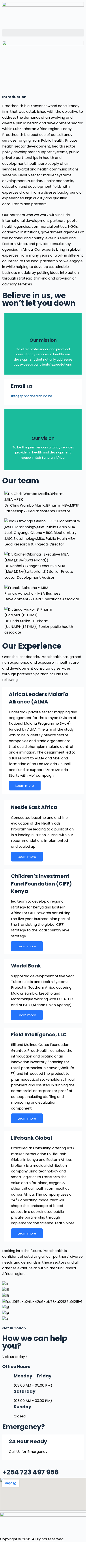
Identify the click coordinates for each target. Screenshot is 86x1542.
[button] (43, 32)
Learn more (24, 785)
